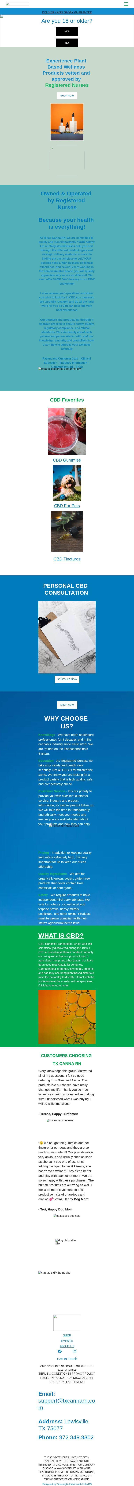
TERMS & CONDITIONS (54, 1373)
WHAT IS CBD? (61, 935)
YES (67, 31)
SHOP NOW (67, 95)
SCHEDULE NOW (67, 679)
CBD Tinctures (67, 559)
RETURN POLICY (53, 1377)
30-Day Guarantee (77, 12)
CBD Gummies (67, 460)
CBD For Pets (67, 505)
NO (67, 42)
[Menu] (126, 4)
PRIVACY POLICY (83, 1373)
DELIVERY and (52, 12)
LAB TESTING (75, 1382)
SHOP (67, 1335)
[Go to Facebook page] (60, 1351)
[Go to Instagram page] (74, 1351)
